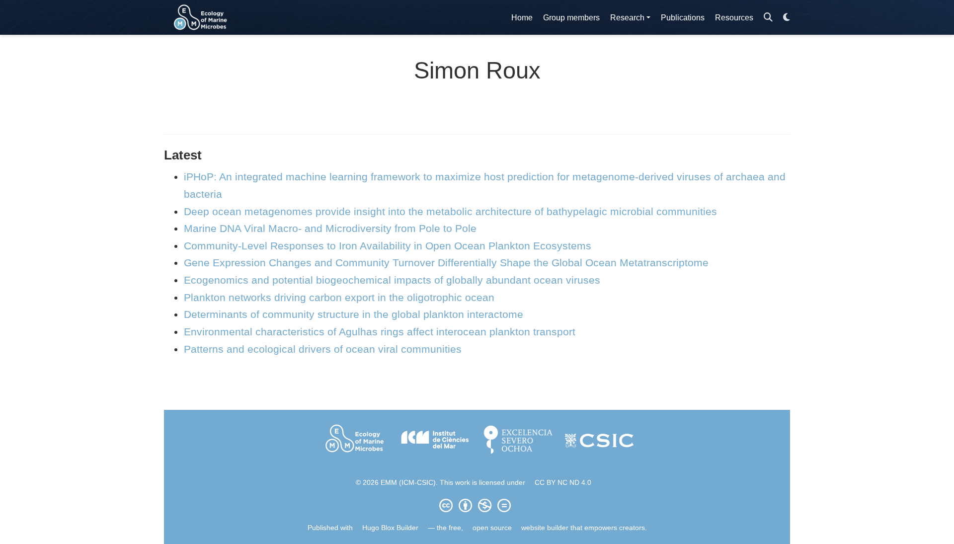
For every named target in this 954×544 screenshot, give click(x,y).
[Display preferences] (786, 17)
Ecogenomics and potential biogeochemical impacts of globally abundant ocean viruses (392, 280)
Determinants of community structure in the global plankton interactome (353, 314)
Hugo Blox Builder (390, 528)
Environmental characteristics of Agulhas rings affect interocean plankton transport (379, 331)
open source (492, 528)
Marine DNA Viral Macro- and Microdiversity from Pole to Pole (330, 228)
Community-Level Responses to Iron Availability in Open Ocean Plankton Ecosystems (387, 245)
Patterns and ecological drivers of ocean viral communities (323, 349)
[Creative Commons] (477, 505)
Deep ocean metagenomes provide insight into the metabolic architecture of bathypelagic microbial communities (450, 211)
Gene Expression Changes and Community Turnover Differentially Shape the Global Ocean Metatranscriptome (446, 262)
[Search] (768, 17)
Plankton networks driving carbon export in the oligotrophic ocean (339, 297)
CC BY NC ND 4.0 (563, 482)
